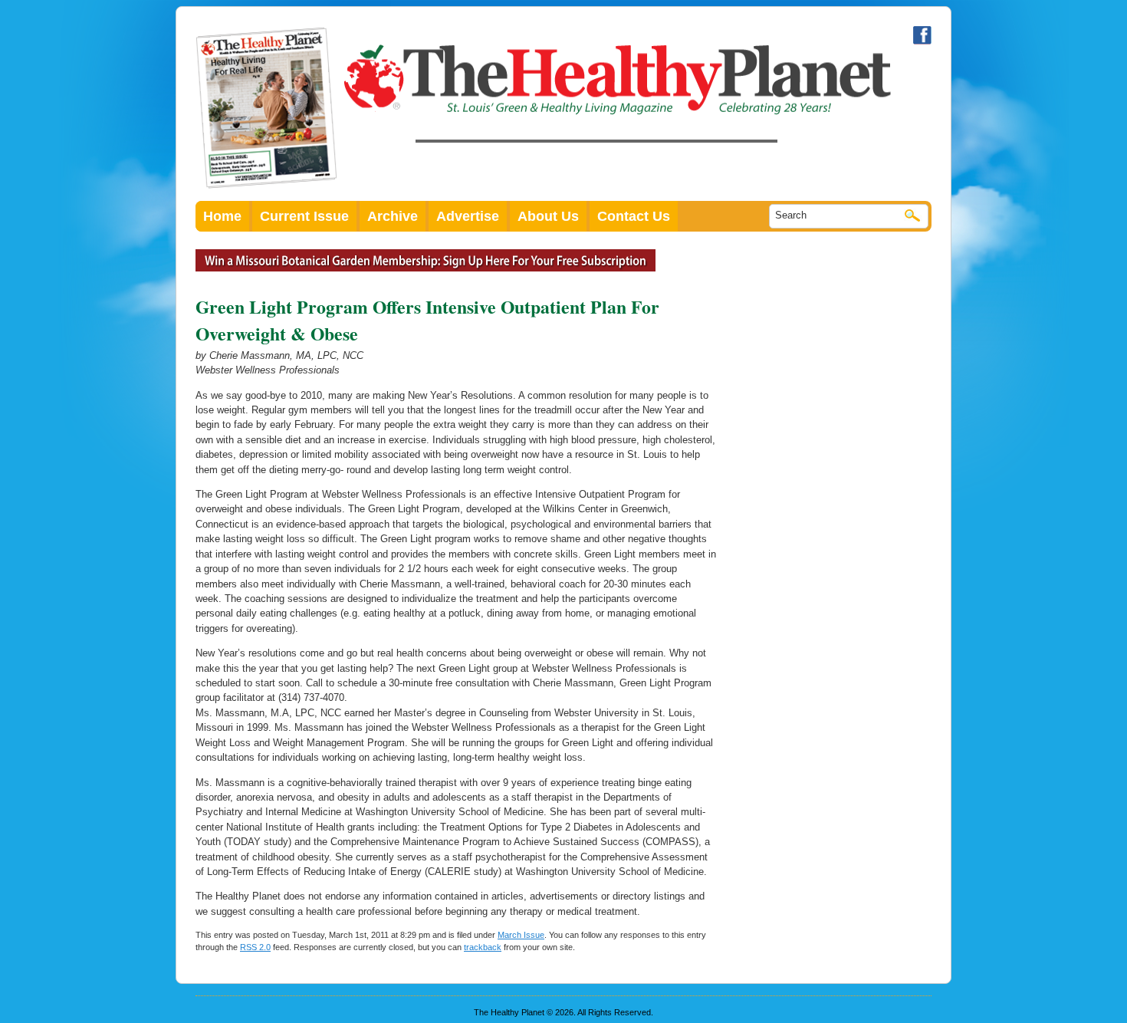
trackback (482, 947)
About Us (548, 216)
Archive (392, 216)
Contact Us (633, 216)
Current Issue (304, 216)
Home (222, 216)
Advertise (467, 216)
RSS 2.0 (255, 947)
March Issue (521, 934)
